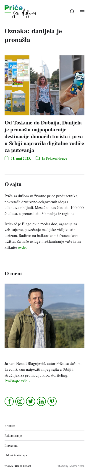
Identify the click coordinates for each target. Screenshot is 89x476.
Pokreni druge (56, 158)
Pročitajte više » (18, 380)
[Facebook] (9, 401)
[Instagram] (20, 401)
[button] (72, 11)
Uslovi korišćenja (16, 455)
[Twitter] (31, 401)
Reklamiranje (13, 435)
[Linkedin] (42, 401)
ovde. (22, 247)
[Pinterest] (52, 401)
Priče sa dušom (22, 466)
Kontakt (10, 426)
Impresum (11, 445)
